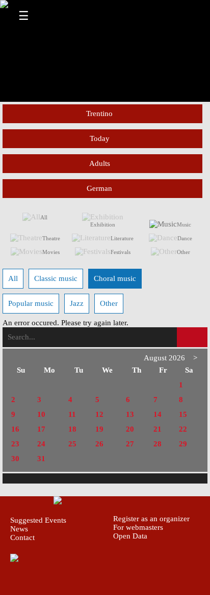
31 (41, 459)
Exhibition (102, 224)
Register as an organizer (151, 519)
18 (72, 429)
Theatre (51, 238)
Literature (122, 238)
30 (15, 459)
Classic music (55, 278)
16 (15, 429)
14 (157, 414)
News (19, 529)
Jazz (77, 303)
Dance (184, 238)
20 (130, 429)
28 (157, 444)
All (43, 217)
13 (130, 414)
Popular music (31, 303)
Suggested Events (38, 520)
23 (15, 444)
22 (183, 429)
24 (41, 444)
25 (72, 444)
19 (99, 429)
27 (130, 444)
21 (157, 429)
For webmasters (138, 527)
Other (183, 252)
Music (184, 224)
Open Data (130, 536)
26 (99, 444)
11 (72, 414)
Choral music (115, 278)
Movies (51, 252)
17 (41, 429)
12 (99, 414)
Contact (22, 537)
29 (183, 444)
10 (41, 414)
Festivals (120, 252)
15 (183, 414)
